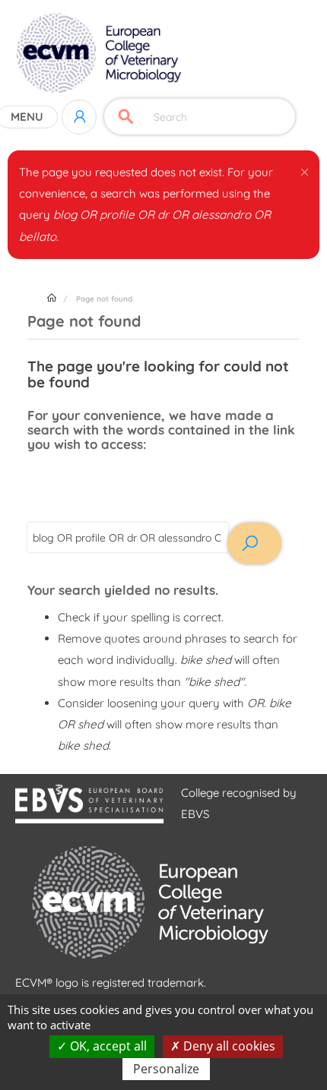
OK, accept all (107, 1046)
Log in (79, 117)
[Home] (101, 53)
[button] (304, 169)
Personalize (166, 1068)
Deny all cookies (227, 1046)
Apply (126, 116)
